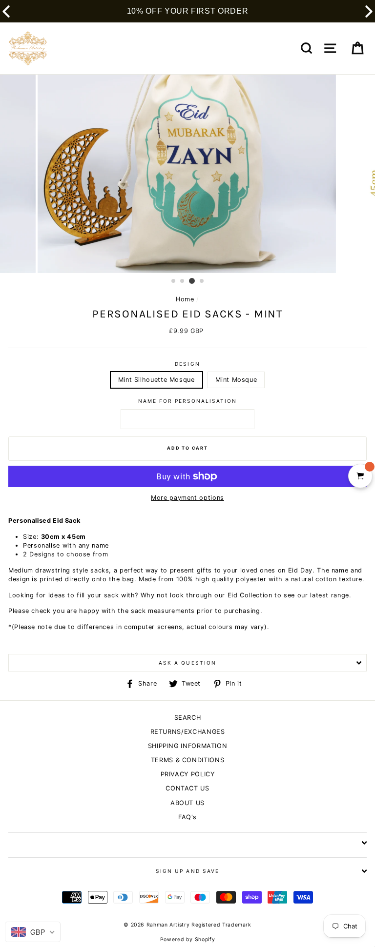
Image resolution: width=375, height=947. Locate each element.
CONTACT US (187, 788)
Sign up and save (187, 871)
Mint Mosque (236, 379)
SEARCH (187, 717)
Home (185, 299)
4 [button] (202, 281)
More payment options (187, 497)
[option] (188, 174)
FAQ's (187, 817)
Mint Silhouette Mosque (156, 379)
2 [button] (182, 281)
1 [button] (173, 281)
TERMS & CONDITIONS (187, 760)
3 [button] (192, 281)
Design (187, 364)
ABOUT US (187, 803)
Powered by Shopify (187, 939)
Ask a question (187, 663)
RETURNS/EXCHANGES (187, 731)
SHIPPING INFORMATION (188, 746)
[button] (369, 11)
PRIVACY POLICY (188, 774)
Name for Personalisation (187, 401)
